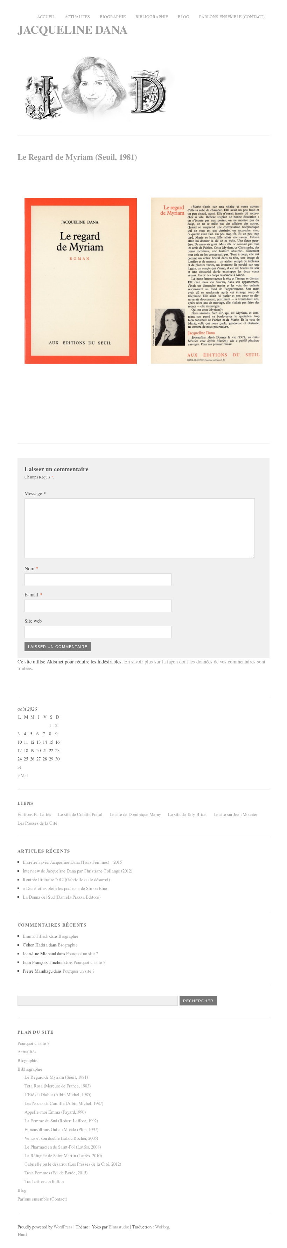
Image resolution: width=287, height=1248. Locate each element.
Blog (183, 16)
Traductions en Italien (44, 1181)
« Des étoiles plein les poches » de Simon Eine (65, 888)
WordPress (63, 1227)
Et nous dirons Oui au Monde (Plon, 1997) (61, 1129)
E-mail (33, 594)
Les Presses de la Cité (37, 823)
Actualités (77, 16)
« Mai (23, 775)
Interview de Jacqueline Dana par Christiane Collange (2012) (77, 871)
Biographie (113, 16)
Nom (31, 568)
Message (35, 493)
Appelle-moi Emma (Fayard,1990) (55, 1112)
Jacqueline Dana (73, 29)
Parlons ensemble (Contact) (232, 16)
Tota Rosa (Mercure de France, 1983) (57, 1086)
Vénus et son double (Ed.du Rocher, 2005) (61, 1138)
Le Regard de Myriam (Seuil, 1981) (56, 1077)
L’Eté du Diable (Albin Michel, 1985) (57, 1094)
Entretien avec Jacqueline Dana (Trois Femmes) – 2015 (72, 862)
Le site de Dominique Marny (135, 814)
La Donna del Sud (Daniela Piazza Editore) (61, 897)
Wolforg (162, 1227)
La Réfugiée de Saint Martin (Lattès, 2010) (63, 1155)
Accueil (46, 16)
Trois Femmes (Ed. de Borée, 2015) (56, 1172)
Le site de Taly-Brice (187, 814)
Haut (22, 1234)
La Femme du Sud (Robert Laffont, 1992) (61, 1120)
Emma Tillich (35, 936)
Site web (33, 620)
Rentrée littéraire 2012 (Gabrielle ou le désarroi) (66, 879)
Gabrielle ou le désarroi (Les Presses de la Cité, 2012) (72, 1164)
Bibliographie (151, 16)
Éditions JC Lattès (34, 814)
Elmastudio (118, 1227)
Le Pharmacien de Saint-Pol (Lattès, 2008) (62, 1147)
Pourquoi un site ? (82, 953)
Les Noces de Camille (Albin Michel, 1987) (63, 1103)
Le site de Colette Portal (80, 814)
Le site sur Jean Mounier (236, 814)
